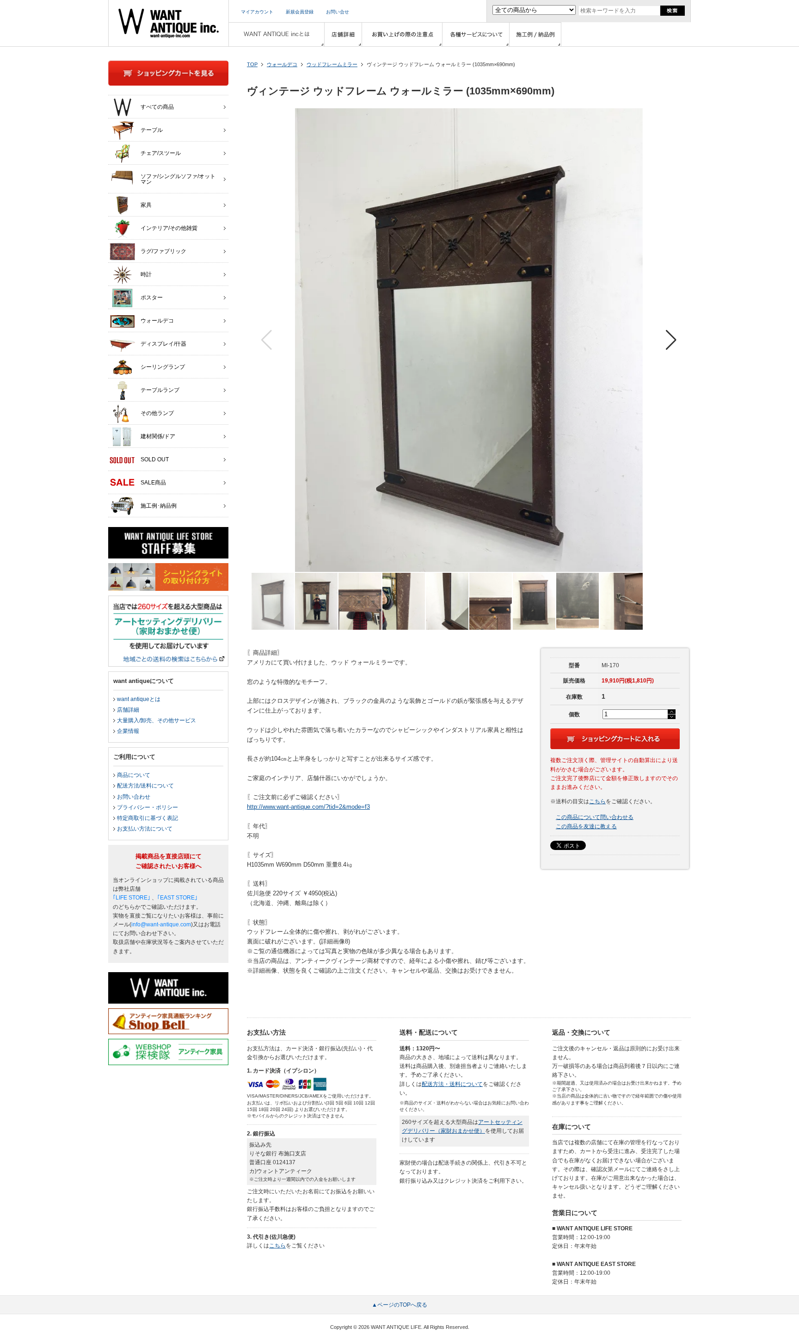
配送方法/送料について (145, 785)
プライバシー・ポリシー (147, 807)
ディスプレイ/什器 (163, 344)
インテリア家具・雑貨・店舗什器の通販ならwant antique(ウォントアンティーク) (168, 23)
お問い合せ (337, 11)
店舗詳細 (128, 710)
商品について (133, 775)
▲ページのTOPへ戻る (399, 1305)
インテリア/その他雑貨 (169, 228)
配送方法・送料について (452, 1084)
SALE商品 (153, 482)
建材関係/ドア (158, 436)
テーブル (152, 130)
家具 (146, 205)
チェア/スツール (161, 153)
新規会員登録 (299, 11)
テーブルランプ (160, 390)
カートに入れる (615, 738)
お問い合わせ (133, 797)
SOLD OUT (155, 459)
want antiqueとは (138, 699)
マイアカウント (257, 11)
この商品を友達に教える (586, 826)
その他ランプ (157, 413)
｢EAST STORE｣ (177, 897)
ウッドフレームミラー (332, 64)
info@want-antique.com (161, 924)
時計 (146, 274)
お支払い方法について (144, 828)
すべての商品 (157, 107)
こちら (597, 801)
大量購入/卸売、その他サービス (156, 720)
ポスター (152, 297)
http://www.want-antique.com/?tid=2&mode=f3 (308, 806)
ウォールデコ (282, 64)
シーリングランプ (163, 367)
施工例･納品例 (159, 505)
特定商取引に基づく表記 (147, 818)
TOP (252, 64)
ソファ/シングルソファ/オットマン (178, 179)
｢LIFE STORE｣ (131, 897)
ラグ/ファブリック (163, 251)
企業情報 (128, 731)
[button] (671, 340)
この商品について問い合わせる (594, 817)
